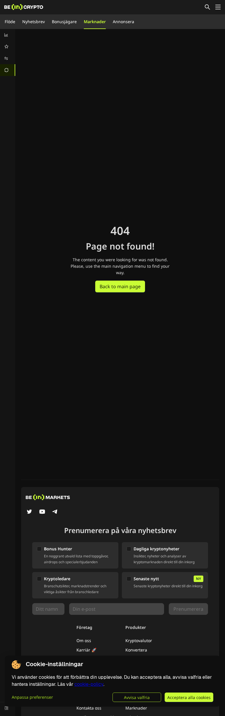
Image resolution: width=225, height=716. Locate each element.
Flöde (10, 21)
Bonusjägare (64, 21)
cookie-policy (88, 684)
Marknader (95, 21)
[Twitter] (29, 512)
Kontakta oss (88, 708)
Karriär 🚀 (86, 650)
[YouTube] (42, 512)
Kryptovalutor (138, 640)
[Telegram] (55, 512)
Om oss (83, 640)
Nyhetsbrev (33, 21)
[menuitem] (7, 35)
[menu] (7, 52)
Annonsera (123, 21)
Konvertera (136, 650)
